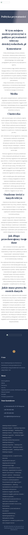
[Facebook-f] (14, 351)
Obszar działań (5, 392)
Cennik (3, 387)
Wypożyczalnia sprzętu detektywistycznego (13, 390)
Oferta (3, 383)
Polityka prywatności (7, 396)
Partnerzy (4, 385)
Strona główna (5, 381)
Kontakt (3, 394)
